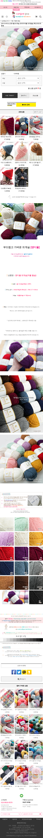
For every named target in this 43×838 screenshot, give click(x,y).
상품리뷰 (21, 665)
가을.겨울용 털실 (15, 21)
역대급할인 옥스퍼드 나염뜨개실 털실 (11, 709)
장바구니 (23, 95)
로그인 (5, 7)
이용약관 (14, 819)
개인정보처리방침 (27, 819)
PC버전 (38, 819)
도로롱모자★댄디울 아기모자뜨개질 (13, 188)
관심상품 (35, 95)
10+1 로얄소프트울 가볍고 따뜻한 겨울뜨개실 (27, 760)
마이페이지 (38, 7)
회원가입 (16, 7)
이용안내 (4, 819)
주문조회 (26, 7)
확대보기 (22, 679)
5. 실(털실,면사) (5, 21)
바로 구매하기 (10, 95)
